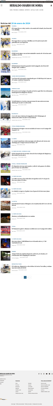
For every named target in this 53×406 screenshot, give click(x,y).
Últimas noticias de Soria (33, 393)
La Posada (30, 386)
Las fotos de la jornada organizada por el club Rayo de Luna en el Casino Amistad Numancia (31, 79)
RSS (0, 383)
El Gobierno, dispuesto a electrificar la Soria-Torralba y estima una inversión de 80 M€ (32, 267)
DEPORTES (27, 10)
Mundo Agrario (31, 388)
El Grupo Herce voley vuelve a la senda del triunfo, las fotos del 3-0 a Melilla (32, 29)
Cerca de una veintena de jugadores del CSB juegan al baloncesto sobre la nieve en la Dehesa (29, 116)
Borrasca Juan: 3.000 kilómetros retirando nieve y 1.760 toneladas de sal (29, 242)
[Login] (51, 5)
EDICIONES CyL (48, 0)
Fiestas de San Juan (19, 393)
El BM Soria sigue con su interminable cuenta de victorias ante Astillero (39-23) (31, 54)
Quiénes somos (3, 378)
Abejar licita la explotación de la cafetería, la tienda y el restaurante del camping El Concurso (29, 254)
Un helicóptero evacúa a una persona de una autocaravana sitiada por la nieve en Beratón (30, 102)
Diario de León (43, 383)
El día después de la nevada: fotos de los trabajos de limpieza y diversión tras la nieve (31, 154)
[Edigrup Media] (3, 399)
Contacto (1, 382)
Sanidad (29, 383)
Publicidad (2, 380)
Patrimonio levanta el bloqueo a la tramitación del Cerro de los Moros (32, 204)
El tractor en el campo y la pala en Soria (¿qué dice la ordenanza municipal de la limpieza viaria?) (32, 91)
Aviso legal (13, 404)
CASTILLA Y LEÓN (34, 10)
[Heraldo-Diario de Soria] (26, 5)
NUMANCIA (21, 10)
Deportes (17, 388)
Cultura (17, 391)
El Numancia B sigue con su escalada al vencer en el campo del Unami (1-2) (31, 129)
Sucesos (29, 385)
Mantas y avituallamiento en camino (23, 216)
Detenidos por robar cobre (25, 1)
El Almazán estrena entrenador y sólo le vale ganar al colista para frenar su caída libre (31, 167)
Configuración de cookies (37, 404)
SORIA (11, 10)
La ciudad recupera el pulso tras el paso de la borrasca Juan (31, 191)
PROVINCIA (15, 10)
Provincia (17, 385)
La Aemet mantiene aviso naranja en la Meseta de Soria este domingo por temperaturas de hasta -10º (31, 142)
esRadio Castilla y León (45, 391)
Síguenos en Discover (48, 1)
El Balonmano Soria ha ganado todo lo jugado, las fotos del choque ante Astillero (30, 66)
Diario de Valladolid (44, 386)
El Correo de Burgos (44, 388)
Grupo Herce (41, 1)
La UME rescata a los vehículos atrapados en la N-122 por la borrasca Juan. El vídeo (30, 179)
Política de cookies (28, 404)
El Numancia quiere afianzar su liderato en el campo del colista (32, 229)
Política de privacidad (20, 404)
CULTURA (41, 10)
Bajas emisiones (34, 1)
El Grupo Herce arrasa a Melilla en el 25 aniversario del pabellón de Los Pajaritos (29, 41)
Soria (16, 383)
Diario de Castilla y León (45, 385)
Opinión (29, 391)
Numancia (17, 386)
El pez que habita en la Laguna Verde (13, 1)
